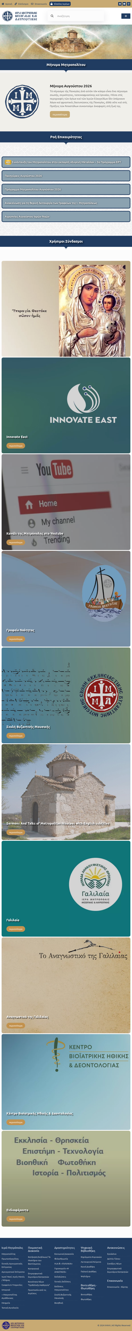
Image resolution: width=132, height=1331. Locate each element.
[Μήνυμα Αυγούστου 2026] (22, 101)
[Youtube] (124, 4)
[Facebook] (120, 4)
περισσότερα (60, 114)
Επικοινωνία (115, 1280)
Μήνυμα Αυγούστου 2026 (71, 86)
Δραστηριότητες (64, 1247)
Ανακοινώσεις (116, 1247)
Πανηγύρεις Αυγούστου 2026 (23, 175)
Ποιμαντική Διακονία (35, 1249)
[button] (125, 16)
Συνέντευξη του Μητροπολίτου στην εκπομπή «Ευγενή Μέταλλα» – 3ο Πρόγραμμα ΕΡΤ (63, 162)
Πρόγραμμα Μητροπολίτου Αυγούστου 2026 (33, 189)
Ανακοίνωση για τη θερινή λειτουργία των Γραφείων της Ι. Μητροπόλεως (51, 203)
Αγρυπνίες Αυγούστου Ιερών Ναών (27, 216)
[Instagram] (128, 4)
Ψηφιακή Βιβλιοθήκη (88, 1249)
